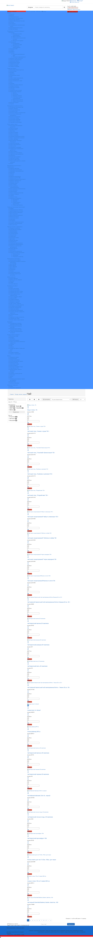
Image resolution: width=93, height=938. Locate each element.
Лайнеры (12, 173)
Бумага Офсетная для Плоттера (17, 21)
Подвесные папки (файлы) (16, 152)
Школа (9, 355)
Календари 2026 (13, 48)
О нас (8, 926)
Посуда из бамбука (14, 352)
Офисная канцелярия (24, 930)
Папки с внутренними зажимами (17, 137)
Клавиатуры (12, 269)
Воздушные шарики (14, 357)
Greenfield (19, 408)
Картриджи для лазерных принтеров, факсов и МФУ (16, 323)
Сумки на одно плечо (15, 159)
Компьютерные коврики (15, 260)
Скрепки (12, 103)
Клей (11, 76)
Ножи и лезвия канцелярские (16, 78)
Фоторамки (12, 220)
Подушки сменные (18, 95)
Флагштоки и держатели (15, 387)
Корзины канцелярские (15, 116)
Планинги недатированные (20, 57)
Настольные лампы (14, 237)
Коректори (12, 172)
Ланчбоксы (12, 338)
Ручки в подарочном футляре (16, 192)
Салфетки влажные (14, 299)
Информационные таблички (16, 209)
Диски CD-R (12, 268)
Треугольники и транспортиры (16, 203)
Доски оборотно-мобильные (16, 215)
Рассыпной (13, 420)
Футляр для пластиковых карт (16, 107)
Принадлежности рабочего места (15, 105)
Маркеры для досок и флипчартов (17, 179)
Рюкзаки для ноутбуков (15, 156)
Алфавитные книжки (14, 63)
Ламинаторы (13, 236)
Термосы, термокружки (15, 353)
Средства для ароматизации (16, 310)
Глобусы (12, 50)
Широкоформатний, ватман (16, 27)
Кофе (11, 345)
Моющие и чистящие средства (17, 304)
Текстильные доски (14, 218)
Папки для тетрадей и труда (16, 366)
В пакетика (13, 416)
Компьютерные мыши (15, 272)
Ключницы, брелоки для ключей (17, 136)
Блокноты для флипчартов (16, 223)
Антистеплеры (13, 71)
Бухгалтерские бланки (15, 62)
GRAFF (12, 408)
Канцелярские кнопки (15, 75)
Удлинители (12, 249)
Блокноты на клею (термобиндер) (17, 34)
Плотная (12, 22)
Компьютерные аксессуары (13, 258)
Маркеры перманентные (15, 180)
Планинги (12, 52)
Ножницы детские (14, 362)
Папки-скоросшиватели (15, 144)
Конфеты (12, 337)
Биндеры (12, 72)
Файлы (11, 163)
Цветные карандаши (14, 383)
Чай (11, 351)
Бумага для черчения (15, 19)
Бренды (44, 11)
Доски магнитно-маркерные (16, 212)
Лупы (11, 82)
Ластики (12, 175)
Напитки (12, 347)
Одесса (31, 932)
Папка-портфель (14, 365)
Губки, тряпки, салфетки (15, 303)
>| (50, 920)
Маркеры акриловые (14, 168)
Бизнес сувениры (14, 108)
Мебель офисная (11, 277)
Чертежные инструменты (15, 198)
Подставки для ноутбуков (15, 229)
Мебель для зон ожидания (16, 279)
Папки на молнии (14, 128)
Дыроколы (12, 74)
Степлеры (12, 88)
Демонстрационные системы (16, 211)
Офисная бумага (14, 29)
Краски (11, 376)
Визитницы (12, 131)
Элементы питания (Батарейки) (17, 252)
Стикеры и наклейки (14, 66)
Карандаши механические (16, 169)
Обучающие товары (14, 364)
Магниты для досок (14, 216)
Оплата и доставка (31, 11)
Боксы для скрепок (14, 102)
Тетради (12, 372)
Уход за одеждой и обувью (16, 296)
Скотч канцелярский (14, 79)
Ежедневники (13, 42)
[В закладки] (28, 422)
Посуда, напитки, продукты (13, 334)
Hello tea (12, 409)
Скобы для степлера (14, 87)
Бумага (9, 12)
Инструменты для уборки (15, 306)
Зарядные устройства (15, 228)
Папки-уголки (13, 146)
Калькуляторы (13, 235)
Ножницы (12, 83)
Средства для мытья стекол (16, 292)
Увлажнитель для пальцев (16, 90)
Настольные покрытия (15, 120)
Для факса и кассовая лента (16, 18)
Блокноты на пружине (18, 40)
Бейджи (11, 208)
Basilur (18, 406)
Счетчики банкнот (14, 233)
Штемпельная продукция (15, 91)
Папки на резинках (14, 135)
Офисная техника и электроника (14, 226)
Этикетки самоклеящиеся (16, 59)
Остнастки (16, 94)
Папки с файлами (14, 139)
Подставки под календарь (16, 122)
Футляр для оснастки (18, 99)
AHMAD (11, 406)
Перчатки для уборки (14, 290)
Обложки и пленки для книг (16, 373)
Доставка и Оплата (14, 926)
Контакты (21, 926)
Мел (11, 377)
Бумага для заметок (14, 61)
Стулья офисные (14, 283)
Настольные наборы (14, 118)
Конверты (12, 51)
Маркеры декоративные (15, 176)
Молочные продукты (14, 340)
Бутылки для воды (14, 336)
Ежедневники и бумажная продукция (15, 31)
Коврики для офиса (14, 309)
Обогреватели (13, 241)
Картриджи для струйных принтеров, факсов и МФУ (16, 329)
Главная (12, 394)
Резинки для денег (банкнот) (16, 84)
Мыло (11, 315)
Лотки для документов (15, 110)
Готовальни (16, 199)
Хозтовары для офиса (12, 285)
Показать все (16, 412)
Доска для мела (13, 224)
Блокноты (12, 32)
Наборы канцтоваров (14, 359)
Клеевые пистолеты (14, 86)
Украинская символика (12, 385)
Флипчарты (12, 219)
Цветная (12, 15)
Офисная (12, 14)
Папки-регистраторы (14, 143)
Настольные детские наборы (16, 361)
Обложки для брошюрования (16, 244)
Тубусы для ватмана (18, 205)
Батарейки (16, 255)
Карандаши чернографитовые (17, 171)
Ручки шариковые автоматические (17, 188)
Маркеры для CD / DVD (15, 177)
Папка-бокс (12, 155)
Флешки (12, 271)
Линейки (15, 201)
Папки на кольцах (14, 133)
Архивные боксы (13, 129)
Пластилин (12, 374)
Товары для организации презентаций (16, 207)
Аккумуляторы (17, 254)
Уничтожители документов (16, 251)
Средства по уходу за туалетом (17, 317)
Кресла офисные (14, 278)
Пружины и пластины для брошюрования (15, 246)
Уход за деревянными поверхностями (15, 294)
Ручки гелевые (13, 184)
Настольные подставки (15, 119)
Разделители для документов (16, 154)
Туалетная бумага (14, 314)
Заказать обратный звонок (74, 9)
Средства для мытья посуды (16, 291)
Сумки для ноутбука (14, 158)
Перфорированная (14, 16)
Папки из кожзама (14, 132)
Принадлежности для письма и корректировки (14, 166)
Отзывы (39, 11)
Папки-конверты (13, 151)
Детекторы (12, 239)
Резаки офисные (13, 248)
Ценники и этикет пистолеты (16, 58)
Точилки (12, 195)
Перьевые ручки (13, 183)
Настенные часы (13, 111)
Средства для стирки (14, 318)
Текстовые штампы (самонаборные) (17, 97)
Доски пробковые (14, 213)
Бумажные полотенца (15, 300)
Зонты (11, 287)
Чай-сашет (12, 418)
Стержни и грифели (14, 194)
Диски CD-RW (13, 264)
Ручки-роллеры (13, 191)
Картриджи (9, 321)
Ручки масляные (13, 190)
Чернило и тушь (13, 196)
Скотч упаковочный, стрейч (16, 80)
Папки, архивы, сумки (12, 124)
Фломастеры (13, 381)
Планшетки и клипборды (15, 147)
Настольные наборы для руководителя (15, 114)
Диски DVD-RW (13, 266)
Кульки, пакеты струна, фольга (17, 319)
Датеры (15, 93)
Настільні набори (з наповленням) (17, 112)
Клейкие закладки (14, 65)
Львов (28, 932)
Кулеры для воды (14, 240)
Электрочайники (13, 232)
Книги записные (17, 36)
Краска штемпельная (18, 101)
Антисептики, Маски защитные (17, 69)
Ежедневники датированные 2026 (17, 44)
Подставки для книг (14, 368)
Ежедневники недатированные (16, 46)
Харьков (35, 932)
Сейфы (11, 282)
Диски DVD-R (13, 265)
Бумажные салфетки (14, 302)
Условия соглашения (28, 926)
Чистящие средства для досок (17, 222)
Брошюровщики (13, 230)
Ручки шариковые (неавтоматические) (14, 186)
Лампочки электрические (15, 307)
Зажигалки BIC (13, 298)
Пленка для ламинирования (16, 243)
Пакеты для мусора (14, 288)
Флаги (11, 386)
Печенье (12, 344)
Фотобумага (12, 23)
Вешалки (12, 281)
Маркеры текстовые (14, 182)
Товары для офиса (11, 68)
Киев (25, 932)
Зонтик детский (13, 358)
